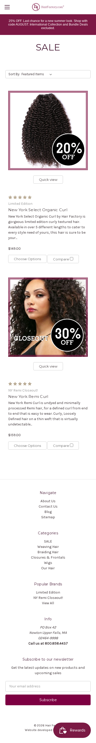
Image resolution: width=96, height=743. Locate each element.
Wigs (48, 563)
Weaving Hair (48, 547)
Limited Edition (48, 592)
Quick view (48, 180)
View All (48, 603)
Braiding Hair (48, 552)
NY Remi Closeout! (48, 598)
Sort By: (14, 74)
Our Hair (48, 568)
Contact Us (48, 506)
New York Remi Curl (28, 396)
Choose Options (27, 259)
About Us (48, 501)
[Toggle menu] (7, 7)
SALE (48, 541)
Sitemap (48, 517)
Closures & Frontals (48, 557)
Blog (48, 512)
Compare (61, 259)
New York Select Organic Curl (37, 209)
